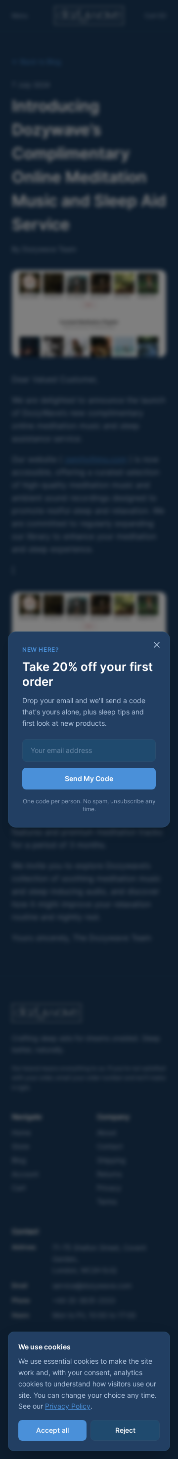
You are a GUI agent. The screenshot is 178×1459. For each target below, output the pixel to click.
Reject (125, 1430)
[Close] (157, 645)
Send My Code (89, 778)
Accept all (52, 1430)
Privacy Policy (67, 1406)
